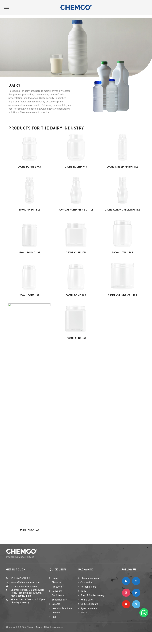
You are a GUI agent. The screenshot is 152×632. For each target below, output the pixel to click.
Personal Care (88, 586)
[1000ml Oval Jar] (126, 221)
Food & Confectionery (92, 595)
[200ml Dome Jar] (33, 263)
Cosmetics (86, 582)
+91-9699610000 (20, 578)
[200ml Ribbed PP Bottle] (126, 135)
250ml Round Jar (76, 166)
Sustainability (59, 599)
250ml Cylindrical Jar (122, 295)
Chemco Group (35, 627)
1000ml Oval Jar (122, 252)
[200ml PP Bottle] (33, 178)
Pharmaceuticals (89, 578)
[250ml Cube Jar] (80, 221)
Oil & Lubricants (89, 604)
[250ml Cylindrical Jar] (126, 263)
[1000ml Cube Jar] (80, 306)
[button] (143, 612)
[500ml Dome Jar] (80, 263)
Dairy (83, 591)
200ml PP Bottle (29, 209)
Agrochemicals (88, 608)
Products (57, 586)
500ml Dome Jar (76, 295)
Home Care (86, 599)
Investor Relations (62, 608)
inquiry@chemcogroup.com (25, 582)
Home (55, 578)
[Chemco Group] (76, 7)
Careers (56, 604)
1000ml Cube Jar (76, 338)
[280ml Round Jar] (33, 221)
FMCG (83, 612)
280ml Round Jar (29, 252)
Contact (56, 612)
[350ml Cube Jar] (33, 306)
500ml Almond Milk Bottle (76, 209)
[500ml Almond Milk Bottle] (80, 178)
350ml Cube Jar (29, 530)
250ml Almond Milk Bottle (122, 209)
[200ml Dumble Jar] (33, 135)
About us (56, 582)
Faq (54, 616)
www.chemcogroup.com (24, 586)
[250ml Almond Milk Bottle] (126, 178)
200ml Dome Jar (29, 295)
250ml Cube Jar (76, 252)
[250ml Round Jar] (80, 135)
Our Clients (58, 595)
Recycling (57, 591)
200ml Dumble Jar (29, 166)
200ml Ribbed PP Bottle (122, 166)
